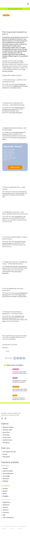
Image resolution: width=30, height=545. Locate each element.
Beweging (5, 496)
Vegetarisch (6, 505)
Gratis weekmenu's (8, 517)
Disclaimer (12, 528)
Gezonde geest (5, 465)
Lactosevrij (6, 512)
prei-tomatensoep (20, 84)
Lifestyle (5, 468)
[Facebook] (2, 418)
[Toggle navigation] (28, 3)
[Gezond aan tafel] (7, 3)
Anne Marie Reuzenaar (15, 112)
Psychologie (6, 476)
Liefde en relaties (8, 471)
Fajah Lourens (20, 193)
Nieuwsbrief (6, 457)
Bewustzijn (6, 478)
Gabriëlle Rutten (7, 440)
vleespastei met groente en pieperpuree (13, 317)
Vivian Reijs (6, 435)
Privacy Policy (19, 528)
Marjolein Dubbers (8, 427)
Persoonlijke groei (8, 473)
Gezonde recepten (6, 499)
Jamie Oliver (23, 296)
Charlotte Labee (7, 430)
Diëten (4, 493)
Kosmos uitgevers (22, 526)
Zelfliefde (5, 481)
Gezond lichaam (6, 15)
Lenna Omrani (7, 437)
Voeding (5, 488)
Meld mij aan (15, 167)
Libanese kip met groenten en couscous (13, 108)
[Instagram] (5, 418)
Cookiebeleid (3, 528)
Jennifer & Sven (16, 88)
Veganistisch (6, 502)
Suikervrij (5, 507)
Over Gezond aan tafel (9, 451)
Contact (5, 454)
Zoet (4, 515)
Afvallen (5, 491)
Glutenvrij (5, 510)
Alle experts (6, 442)
